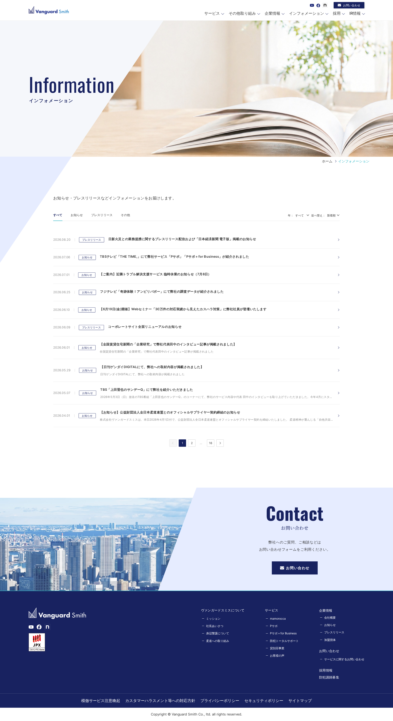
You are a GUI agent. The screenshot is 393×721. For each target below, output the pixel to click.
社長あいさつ (214, 626)
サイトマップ (300, 700)
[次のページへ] (220, 443)
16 (210, 443)
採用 (337, 13)
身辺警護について (217, 633)
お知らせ (77, 215)
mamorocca (278, 618)
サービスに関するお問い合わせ (344, 659)
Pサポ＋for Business (283, 633)
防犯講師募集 (329, 677)
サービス (212, 13)
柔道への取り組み (217, 641)
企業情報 (272, 13)
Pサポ (274, 626)
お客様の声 (277, 655)
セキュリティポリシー (263, 700)
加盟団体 (330, 640)
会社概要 (330, 617)
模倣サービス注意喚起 (100, 700)
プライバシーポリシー (219, 700)
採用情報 (325, 670)
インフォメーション (306, 13)
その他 (125, 215)
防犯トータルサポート (284, 641)
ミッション (213, 618)
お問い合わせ (351, 5)
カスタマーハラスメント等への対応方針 (160, 700)
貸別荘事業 (277, 648)
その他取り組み (242, 13)
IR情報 (355, 13)
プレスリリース (102, 215)
